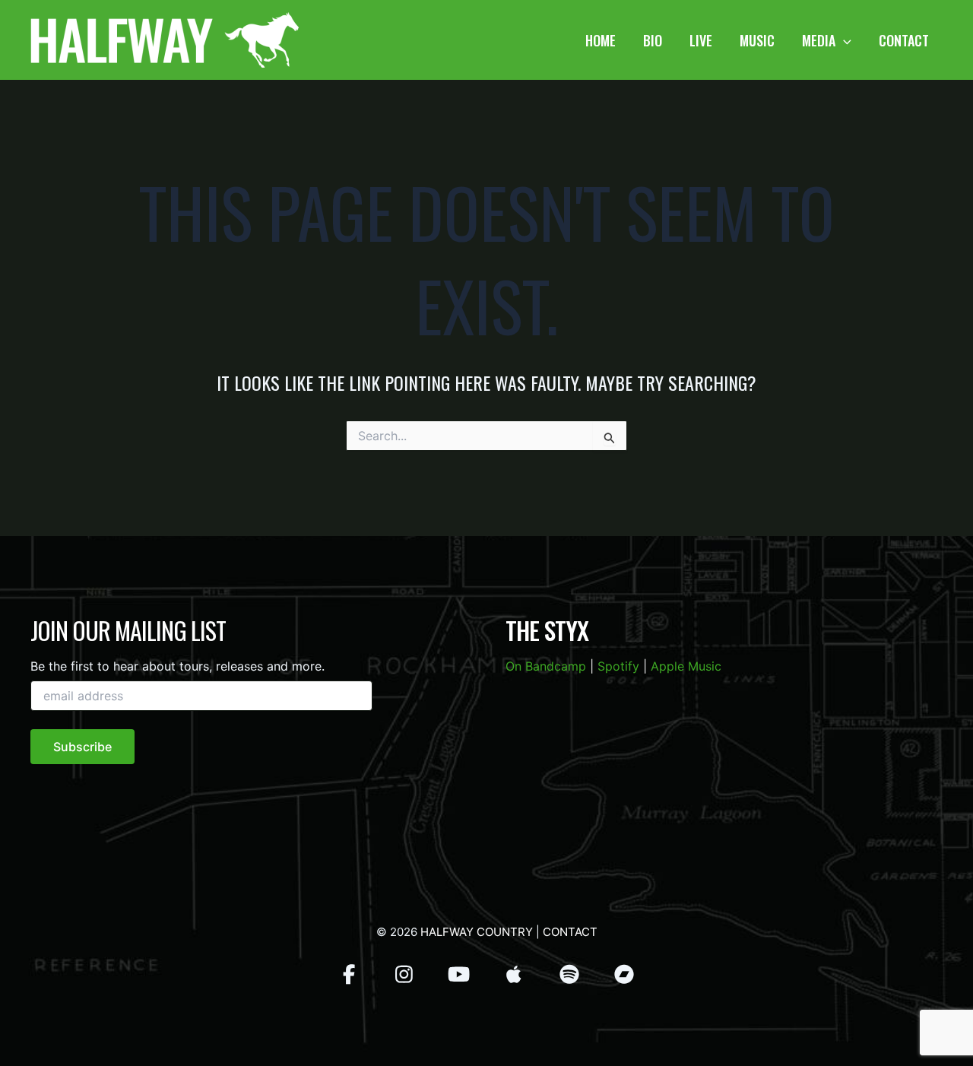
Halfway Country (476, 932)
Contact (570, 932)
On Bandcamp (546, 666)
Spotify (618, 666)
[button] (843, 40)
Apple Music (686, 666)
